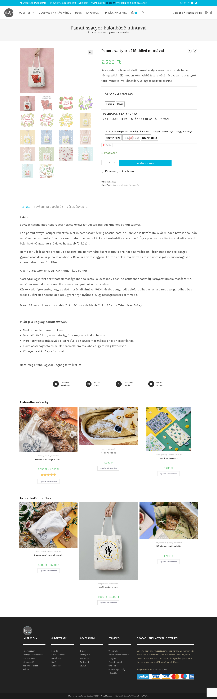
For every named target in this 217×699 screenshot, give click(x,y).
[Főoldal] (88, 32)
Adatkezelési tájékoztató (33, 3)
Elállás (26, 669)
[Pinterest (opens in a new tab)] (185, 3)
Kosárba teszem (145, 163)
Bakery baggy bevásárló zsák (48, 555)
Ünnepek (116, 185)
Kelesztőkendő (58, 654)
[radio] (110, 104)
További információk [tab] (48, 207)
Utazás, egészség (161, 455)
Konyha (40, 456)
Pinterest (84, 662)
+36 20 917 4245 (160, 669)
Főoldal (54, 651)
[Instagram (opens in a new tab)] (188, 3)
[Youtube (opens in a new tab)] (192, 3)
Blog (53, 662)
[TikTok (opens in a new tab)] (195, 3)
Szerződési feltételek (33, 654)
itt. (79, 365)
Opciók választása (48, 481)
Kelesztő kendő (108, 453)
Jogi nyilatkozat (30, 666)
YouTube (84, 666)
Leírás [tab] (25, 207)
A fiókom (83, 3)
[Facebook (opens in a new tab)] (181, 3)
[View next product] (195, 51)
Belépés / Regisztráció (187, 12)
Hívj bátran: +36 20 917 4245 (62, 3)
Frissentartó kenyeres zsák (48, 459)
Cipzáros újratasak (168, 458)
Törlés (108, 145)
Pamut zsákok (41, 552)
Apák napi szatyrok (108, 587)
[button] (90, 52)
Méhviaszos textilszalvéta (168, 546)
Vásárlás (124, 185)
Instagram (85, 654)
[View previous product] (190, 51)
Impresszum (29, 651)
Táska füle (111, 93)
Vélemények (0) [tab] (77, 207)
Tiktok (83, 651)
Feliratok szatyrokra (120, 113)
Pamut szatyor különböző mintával (114, 32)
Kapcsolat (56, 666)
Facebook (84, 658)
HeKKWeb (145, 696)
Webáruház (134, 185)
